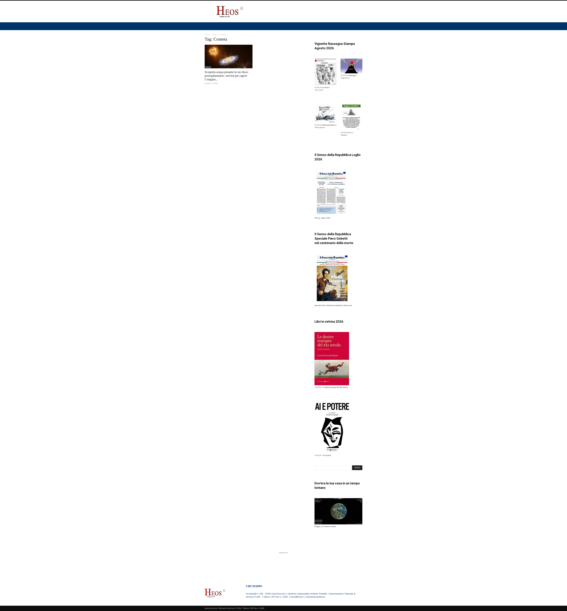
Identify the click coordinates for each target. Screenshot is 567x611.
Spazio (208, 67)
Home (207, 34)
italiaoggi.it (352, 75)
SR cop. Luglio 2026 (322, 218)
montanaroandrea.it (315, 596)
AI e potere (327, 455)
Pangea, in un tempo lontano (325, 526)
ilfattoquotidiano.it (329, 125)
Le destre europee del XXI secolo (335, 387)
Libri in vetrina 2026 (329, 321)
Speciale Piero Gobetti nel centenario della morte (333, 305)
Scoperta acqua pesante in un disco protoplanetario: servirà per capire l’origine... (226, 75)
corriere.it (325, 87)
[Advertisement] (308, 11)
